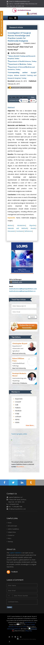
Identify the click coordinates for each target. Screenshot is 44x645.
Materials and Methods (17, 228)
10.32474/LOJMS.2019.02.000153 (21, 87)
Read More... (21, 467)
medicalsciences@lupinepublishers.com (23, 289)
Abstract (10, 225)
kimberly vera (17, 282)
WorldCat (18, 411)
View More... (30, 425)
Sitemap (10, 541)
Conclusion (19, 231)
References (28, 231)
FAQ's (9, 538)
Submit (32, 317)
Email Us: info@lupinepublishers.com (19, 1)
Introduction (21, 225)
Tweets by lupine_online (19, 434)
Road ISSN (18, 399)
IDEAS (17, 422)
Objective (32, 225)
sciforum (18, 416)
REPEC (17, 419)
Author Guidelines (13, 529)
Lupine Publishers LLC (29, 622)
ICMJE (17, 414)
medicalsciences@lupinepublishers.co (22, 291)
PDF (34, 100)
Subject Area (11, 532)
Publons (18, 408)
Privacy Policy (28, 630)
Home (9, 523)
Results (33, 228)
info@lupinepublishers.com (17, 509)
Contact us (10, 535)
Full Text (25, 100)
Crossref (18, 402)
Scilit (16, 405)
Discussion (11, 231)
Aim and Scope (12, 526)
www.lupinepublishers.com (13, 628)
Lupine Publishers (15, 553)
